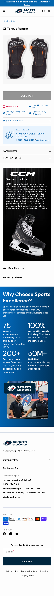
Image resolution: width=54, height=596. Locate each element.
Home (5, 21)
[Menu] (4, 11)
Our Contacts (42, 140)
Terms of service (40, 571)
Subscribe (27, 561)
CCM (13, 21)
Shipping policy (27, 575)
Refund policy (12, 571)
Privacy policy (25, 571)
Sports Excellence (21, 451)
